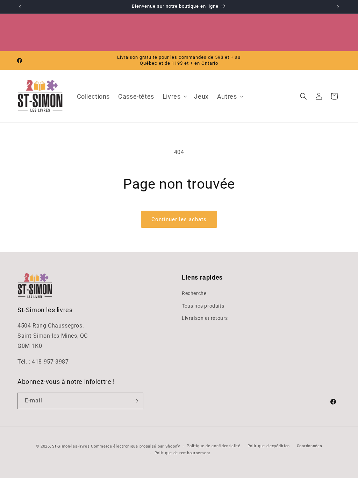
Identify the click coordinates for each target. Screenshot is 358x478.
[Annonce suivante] (338, 6)
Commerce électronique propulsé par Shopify (135, 446)
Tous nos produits (203, 306)
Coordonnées (309, 446)
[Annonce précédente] (20, 6)
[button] (174, 96)
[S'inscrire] (135, 401)
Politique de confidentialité (214, 446)
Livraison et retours (205, 318)
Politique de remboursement (182, 453)
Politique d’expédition (269, 446)
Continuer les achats (179, 219)
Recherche (194, 293)
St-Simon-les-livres (71, 446)
